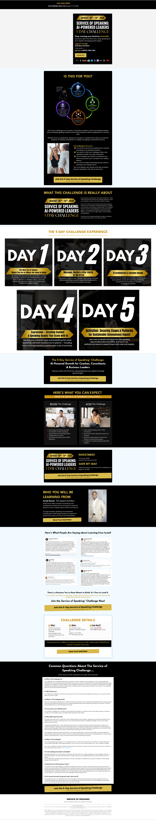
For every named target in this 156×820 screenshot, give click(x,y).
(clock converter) (66, 747)
